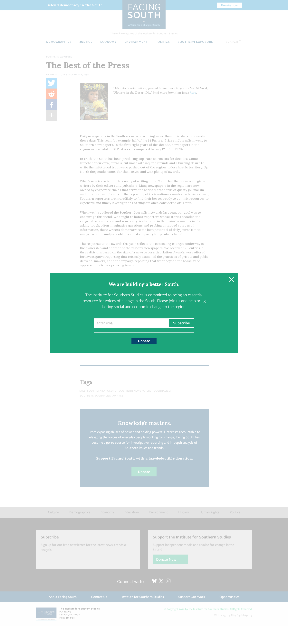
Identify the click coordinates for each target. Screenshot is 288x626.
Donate (144, 340)
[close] (231, 279)
